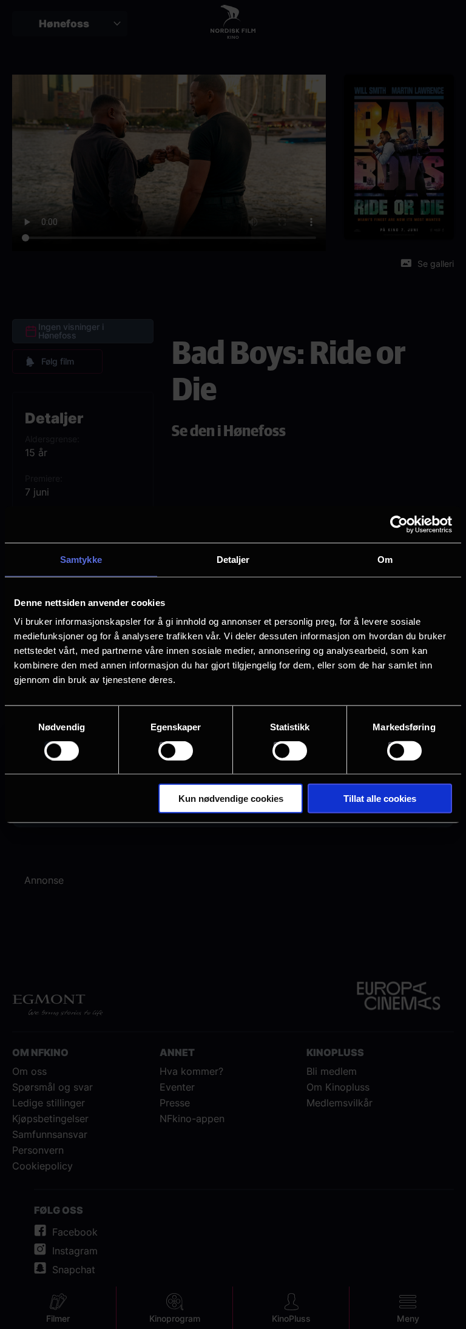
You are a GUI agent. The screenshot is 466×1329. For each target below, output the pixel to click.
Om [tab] (385, 559)
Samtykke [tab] (81, 559)
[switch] (175, 750)
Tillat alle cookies (379, 798)
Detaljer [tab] (233, 559)
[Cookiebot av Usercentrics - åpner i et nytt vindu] (399, 524)
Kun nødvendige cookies (230, 798)
